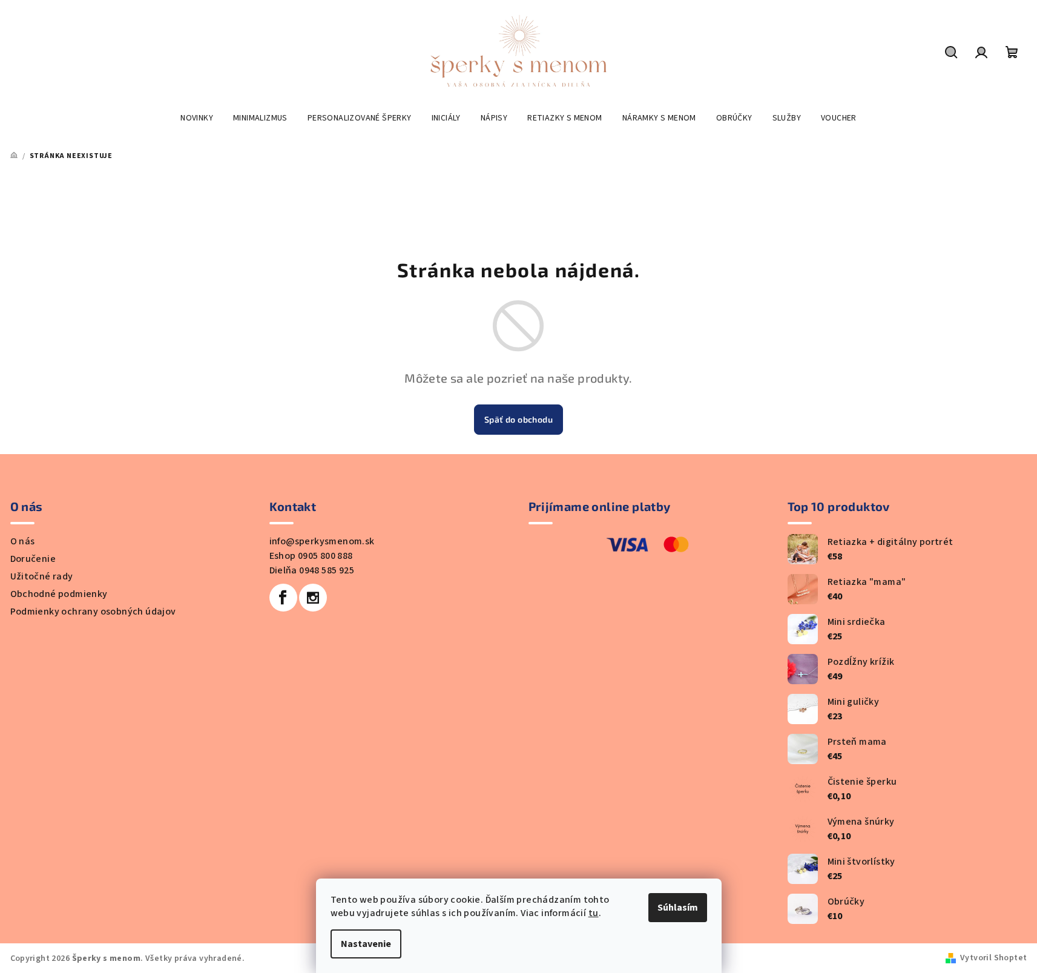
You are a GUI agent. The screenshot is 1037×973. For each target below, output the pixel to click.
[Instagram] (313, 598)
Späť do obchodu (518, 419)
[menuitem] (197, 118)
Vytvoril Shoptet (993, 958)
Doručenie (33, 559)
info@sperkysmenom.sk (322, 541)
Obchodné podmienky (59, 594)
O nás (22, 541)
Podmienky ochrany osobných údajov (93, 611)
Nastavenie (366, 944)
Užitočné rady (41, 576)
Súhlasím (677, 907)
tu (593, 913)
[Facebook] (283, 598)
